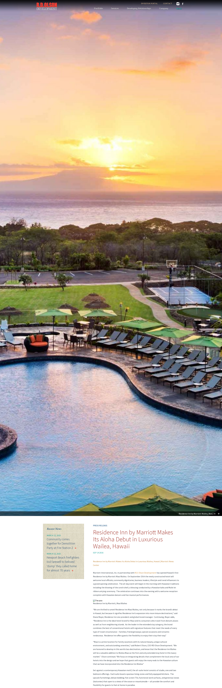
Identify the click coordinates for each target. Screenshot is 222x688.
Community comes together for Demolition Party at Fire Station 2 (61, 543)
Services (115, 8)
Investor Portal (149, 3)
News (179, 8)
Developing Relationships (139, 8)
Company (163, 8)
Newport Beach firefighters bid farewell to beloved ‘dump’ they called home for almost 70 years (63, 563)
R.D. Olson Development (145, 572)
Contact (167, 3)
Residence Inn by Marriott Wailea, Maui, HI (197, 513)
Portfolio (98, 8)
